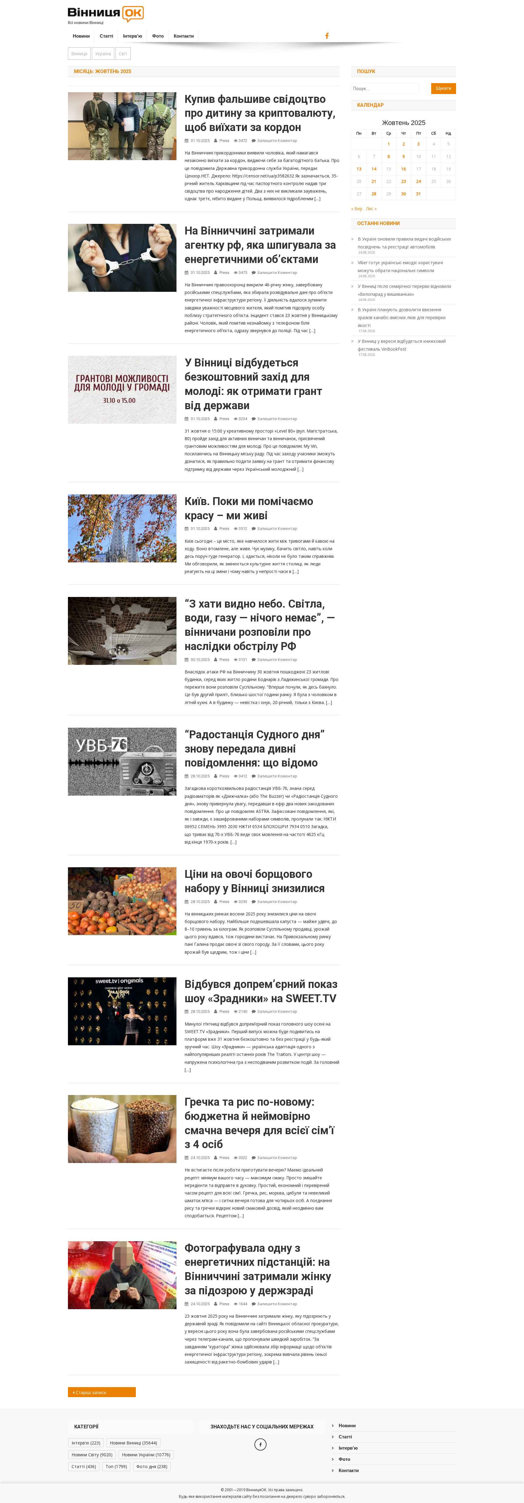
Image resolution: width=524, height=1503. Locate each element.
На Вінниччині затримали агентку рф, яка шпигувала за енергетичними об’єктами (260, 245)
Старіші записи (91, 1392)
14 (373, 169)
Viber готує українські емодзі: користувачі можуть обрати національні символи (400, 266)
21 (373, 181)
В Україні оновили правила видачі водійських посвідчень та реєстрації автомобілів (404, 243)
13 (359, 169)
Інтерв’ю (132, 36)
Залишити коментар (277, 140)
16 (403, 169)
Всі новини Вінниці (85, 22)
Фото (158, 36)
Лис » (371, 208)
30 (403, 194)
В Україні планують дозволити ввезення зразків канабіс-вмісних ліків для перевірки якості (401, 317)
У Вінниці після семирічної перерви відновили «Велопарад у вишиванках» (404, 290)
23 (403, 181)
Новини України (146, 1455)
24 (418, 181)
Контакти (184, 36)
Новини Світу (92, 1455)
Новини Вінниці (133, 1443)
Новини (81, 36)
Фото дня (151, 1466)
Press (224, 140)
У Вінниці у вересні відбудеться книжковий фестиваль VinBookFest (402, 345)
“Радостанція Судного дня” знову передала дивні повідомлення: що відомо (255, 749)
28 (373, 194)
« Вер (356, 208)
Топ (116, 1466)
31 (418, 194)
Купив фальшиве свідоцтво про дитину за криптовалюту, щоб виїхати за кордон (260, 113)
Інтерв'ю (86, 1443)
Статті (106, 36)
